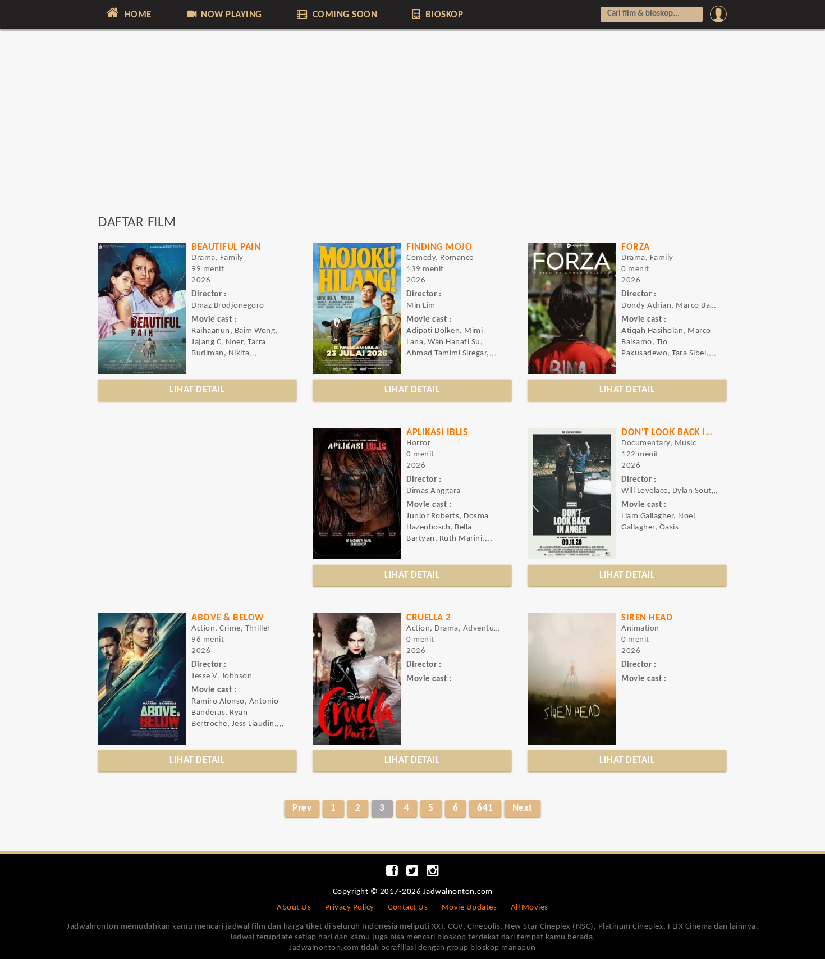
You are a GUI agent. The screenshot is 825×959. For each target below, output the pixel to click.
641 (485, 808)
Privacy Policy (349, 907)
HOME (137, 15)
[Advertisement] (412, 127)
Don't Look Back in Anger (682, 432)
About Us (294, 907)
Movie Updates (469, 907)
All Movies (529, 907)
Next (522, 808)
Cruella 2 (428, 618)
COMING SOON (343, 15)
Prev (301, 808)
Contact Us (408, 907)
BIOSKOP (443, 15)
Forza (635, 247)
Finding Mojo (439, 247)
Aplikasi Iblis (436, 432)
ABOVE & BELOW (227, 618)
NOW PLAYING (230, 15)
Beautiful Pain (225, 247)
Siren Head (646, 618)
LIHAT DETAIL (196, 390)
